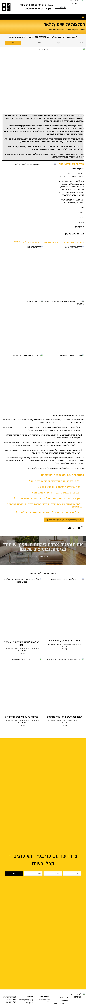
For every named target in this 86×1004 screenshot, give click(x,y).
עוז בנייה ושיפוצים (76, 115)
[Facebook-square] (4, 9)
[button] (83, 17)
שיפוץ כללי (29, 1002)
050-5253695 (40, 37)
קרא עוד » (64, 649)
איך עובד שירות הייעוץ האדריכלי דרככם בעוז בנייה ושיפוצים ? (47, 498)
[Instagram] (8, 9)
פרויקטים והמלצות (72, 30)
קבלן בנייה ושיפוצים (26, 1000)
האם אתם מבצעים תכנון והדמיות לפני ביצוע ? (56, 493)
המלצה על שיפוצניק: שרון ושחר (64, 640)
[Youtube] (4, 5)
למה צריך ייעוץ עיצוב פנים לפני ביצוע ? (59, 487)
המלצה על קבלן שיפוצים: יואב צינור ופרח (21, 643)
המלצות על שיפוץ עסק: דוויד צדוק (21, 717)
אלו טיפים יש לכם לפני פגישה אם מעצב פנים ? (54, 481)
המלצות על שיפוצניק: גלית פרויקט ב (64, 717)
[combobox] (60, 7)
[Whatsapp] (8, 5)
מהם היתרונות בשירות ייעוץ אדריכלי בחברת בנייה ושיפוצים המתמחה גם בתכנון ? (44, 505)
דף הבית (82, 30)
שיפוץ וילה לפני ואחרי (45, 1001)
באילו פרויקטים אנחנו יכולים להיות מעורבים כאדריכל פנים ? (48, 512)
